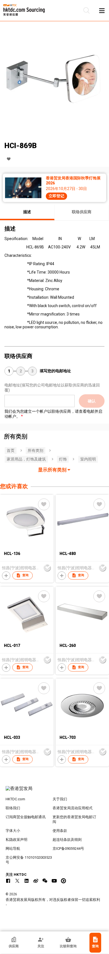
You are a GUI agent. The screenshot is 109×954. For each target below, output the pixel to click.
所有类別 (35, 450)
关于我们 (60, 799)
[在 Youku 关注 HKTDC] (63, 880)
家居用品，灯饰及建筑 (26, 459)
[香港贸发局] (55, 791)
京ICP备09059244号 (68, 848)
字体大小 (13, 831)
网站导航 (13, 848)
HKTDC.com (15, 799)
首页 (11, 450)
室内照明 (88, 459)
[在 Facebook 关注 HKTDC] (8, 880)
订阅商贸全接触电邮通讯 (26, 817)
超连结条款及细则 (67, 839)
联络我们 (13, 808)
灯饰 (63, 459)
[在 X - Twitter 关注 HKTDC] (17, 880)
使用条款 (60, 831)
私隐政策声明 (16, 839)
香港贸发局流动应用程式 (73, 808)
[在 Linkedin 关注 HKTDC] (26, 880)
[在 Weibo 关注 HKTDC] (35, 880)
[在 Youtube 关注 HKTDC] (54, 880)
